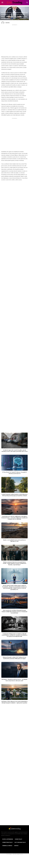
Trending (8, 22)
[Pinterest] (14, 307)
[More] (23, 307)
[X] (10, 307)
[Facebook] (6, 307)
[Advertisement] (14, 40)
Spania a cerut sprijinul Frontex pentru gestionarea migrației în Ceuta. (14, 540)
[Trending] (2, 22)
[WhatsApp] (19, 307)
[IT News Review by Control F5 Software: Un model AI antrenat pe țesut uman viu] (14, 463)
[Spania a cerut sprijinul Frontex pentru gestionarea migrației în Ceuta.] (14, 530)
